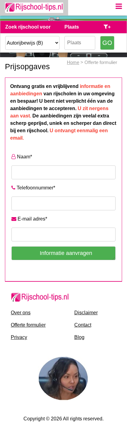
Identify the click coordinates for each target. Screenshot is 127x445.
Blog (79, 337)
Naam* (24, 156)
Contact (82, 325)
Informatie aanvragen (66, 253)
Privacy (19, 337)
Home (73, 62)
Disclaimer (86, 312)
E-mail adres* (31, 218)
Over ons (21, 312)
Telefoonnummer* (35, 187)
